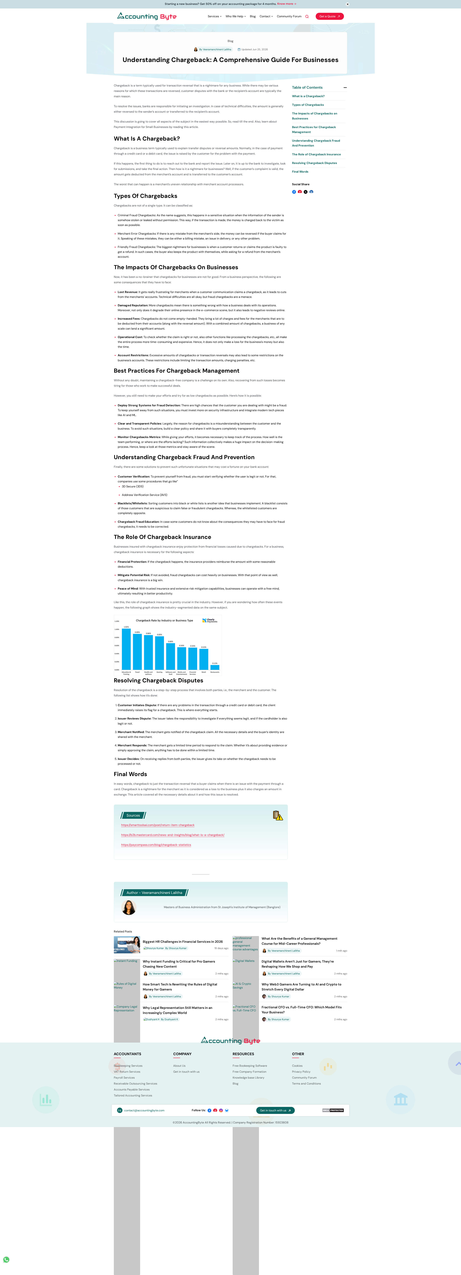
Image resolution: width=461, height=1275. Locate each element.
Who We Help (234, 17)
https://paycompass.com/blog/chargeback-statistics (156, 845)
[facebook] (209, 1110)
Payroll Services (124, 1078)
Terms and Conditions (306, 1084)
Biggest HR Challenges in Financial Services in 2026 (183, 942)
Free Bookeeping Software (250, 1066)
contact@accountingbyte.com (144, 1111)
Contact (265, 17)
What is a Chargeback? (308, 96)
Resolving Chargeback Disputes (314, 163)
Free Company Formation (249, 1072)
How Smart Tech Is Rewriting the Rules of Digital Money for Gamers (180, 987)
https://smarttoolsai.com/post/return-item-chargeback (157, 825)
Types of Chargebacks (308, 105)
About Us (179, 1066)
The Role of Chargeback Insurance (316, 155)
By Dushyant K (169, 1019)
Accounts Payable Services (132, 1090)
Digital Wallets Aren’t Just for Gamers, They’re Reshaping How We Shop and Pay (298, 964)
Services (213, 17)
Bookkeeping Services (128, 1066)
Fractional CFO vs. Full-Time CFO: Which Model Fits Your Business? (302, 1010)
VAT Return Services (127, 1072)
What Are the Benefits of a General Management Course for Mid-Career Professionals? (299, 941)
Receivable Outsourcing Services (135, 1084)
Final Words (300, 172)
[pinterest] (215, 1110)
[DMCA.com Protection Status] (333, 1111)
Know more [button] (252, 4)
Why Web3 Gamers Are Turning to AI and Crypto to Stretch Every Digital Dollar (301, 987)
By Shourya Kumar (176, 948)
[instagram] (221, 1110)
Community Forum (289, 17)
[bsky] (227, 1110)
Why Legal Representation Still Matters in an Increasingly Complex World (177, 1010)
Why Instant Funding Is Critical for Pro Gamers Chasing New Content (179, 964)
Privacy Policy (301, 1072)
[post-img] (127, 945)
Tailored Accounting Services (133, 1096)
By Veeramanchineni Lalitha (215, 49)
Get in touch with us (186, 1072)
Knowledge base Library (248, 1078)
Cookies (297, 1066)
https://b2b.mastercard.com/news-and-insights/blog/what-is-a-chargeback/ (172, 835)
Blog (253, 17)
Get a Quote (327, 17)
